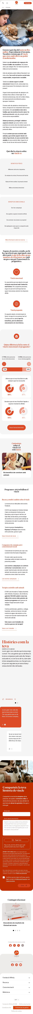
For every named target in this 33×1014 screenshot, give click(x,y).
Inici (3, 7)
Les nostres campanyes (9, 578)
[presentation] (16, 843)
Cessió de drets (10, 881)
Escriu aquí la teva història (11, 818)
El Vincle (8, 7)
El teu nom (7, 811)
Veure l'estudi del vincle (9, 536)
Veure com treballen (8, 628)
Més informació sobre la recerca (15, 240)
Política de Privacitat (21, 879)
